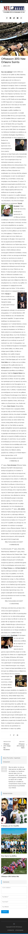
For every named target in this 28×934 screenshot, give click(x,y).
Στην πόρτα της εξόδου (9, 856)
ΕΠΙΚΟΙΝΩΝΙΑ (19, 930)
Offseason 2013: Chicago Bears (20, 745)
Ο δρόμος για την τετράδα (10, 826)
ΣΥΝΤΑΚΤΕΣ (10, 930)
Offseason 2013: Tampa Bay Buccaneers (7, 746)
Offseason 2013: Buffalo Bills (10, 876)
